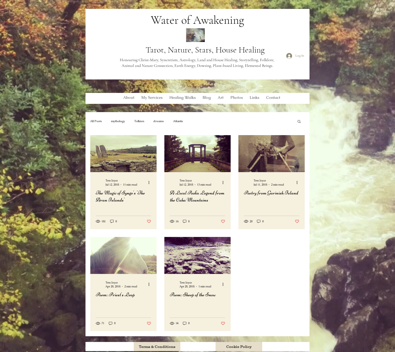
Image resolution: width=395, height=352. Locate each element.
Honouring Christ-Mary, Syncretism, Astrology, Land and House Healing (178, 59)
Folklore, (267, 59)
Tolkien (139, 121)
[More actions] (150, 182)
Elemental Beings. (258, 65)
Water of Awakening (197, 20)
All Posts (96, 121)
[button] (299, 121)
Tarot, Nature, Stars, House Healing (205, 50)
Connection (163, 65)
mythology (118, 121)
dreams (158, 121)
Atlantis (178, 121)
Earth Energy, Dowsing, (193, 65)
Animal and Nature (138, 65)
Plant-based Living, (228, 65)
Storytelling (248, 59)
